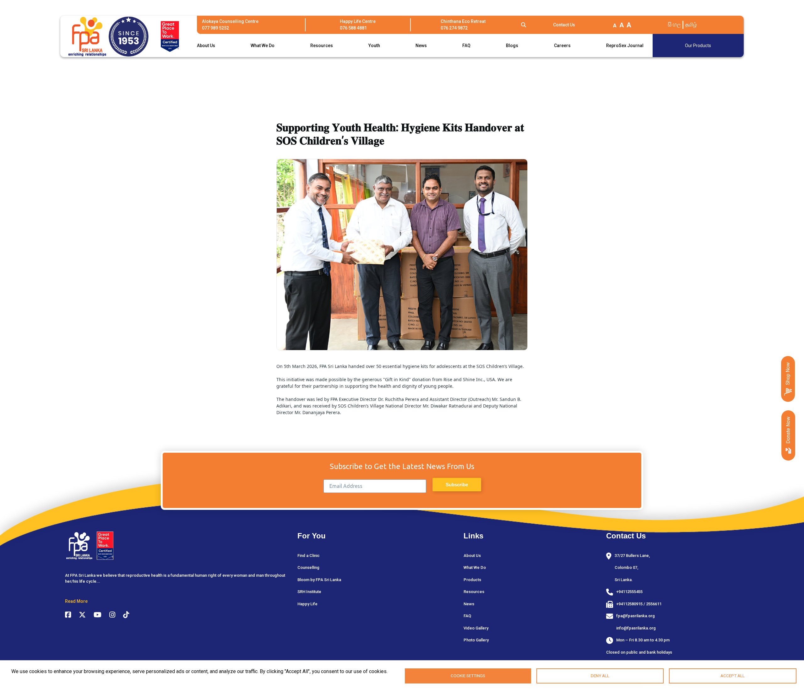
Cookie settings (468, 675)
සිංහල (674, 24)
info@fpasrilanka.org (636, 628)
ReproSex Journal (625, 45)
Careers (562, 45)
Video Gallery (476, 628)
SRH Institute (309, 591)
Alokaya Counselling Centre (230, 21)
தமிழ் (691, 24)
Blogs (512, 45)
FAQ (466, 45)
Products (472, 579)
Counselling (308, 567)
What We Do (262, 45)
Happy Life (307, 604)
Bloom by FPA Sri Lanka (319, 579)
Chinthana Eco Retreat (463, 21)
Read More (76, 601)
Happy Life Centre (358, 21)
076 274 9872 (454, 27)
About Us (206, 45)
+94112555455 (629, 591)
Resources (321, 45)
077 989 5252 (215, 27)
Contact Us (564, 24)
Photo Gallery (476, 640)
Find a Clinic (308, 555)
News (421, 45)
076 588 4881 (353, 27)
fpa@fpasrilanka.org (635, 615)
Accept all (732, 675)
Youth (374, 45)
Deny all (600, 675)
